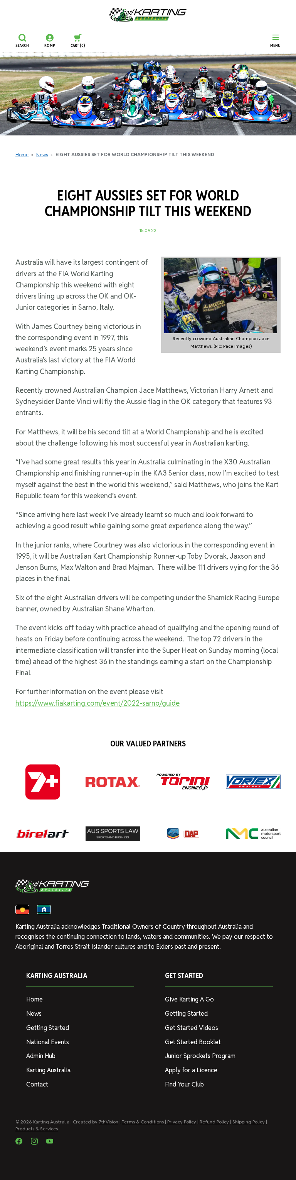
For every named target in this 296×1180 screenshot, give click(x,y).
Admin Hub (41, 1056)
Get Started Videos (191, 1028)
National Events (47, 1042)
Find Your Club (184, 1084)
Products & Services (36, 1129)
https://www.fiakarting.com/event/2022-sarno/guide (97, 703)
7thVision (108, 1122)
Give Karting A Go (189, 999)
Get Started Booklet (193, 1042)
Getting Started (47, 1028)
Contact (37, 1084)
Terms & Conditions (143, 1122)
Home (22, 154)
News (42, 154)
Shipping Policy (248, 1122)
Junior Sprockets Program (200, 1056)
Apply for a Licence (191, 1070)
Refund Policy (214, 1122)
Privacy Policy (181, 1122)
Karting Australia (48, 1070)
